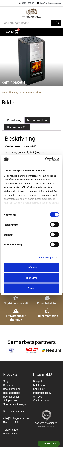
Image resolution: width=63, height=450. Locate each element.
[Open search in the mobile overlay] (31, 23)
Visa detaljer (46, 257)
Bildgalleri (38, 381)
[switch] (54, 224)
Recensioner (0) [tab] (16, 127)
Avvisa (31, 288)
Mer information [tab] (37, 120)
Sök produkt (10, 400)
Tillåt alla (31, 267)
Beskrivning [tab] (14, 120)
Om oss (37, 396)
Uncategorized (17, 92)
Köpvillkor (38, 388)
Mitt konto (39, 385)
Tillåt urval (31, 277)
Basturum (8, 385)
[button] (58, 31)
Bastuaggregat (11, 392)
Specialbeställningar (14, 404)
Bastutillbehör (11, 396)
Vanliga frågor (41, 400)
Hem (4, 92)
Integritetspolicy (42, 392)
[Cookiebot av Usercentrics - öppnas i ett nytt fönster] (45, 159)
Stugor (7, 381)
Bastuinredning (12, 388)
